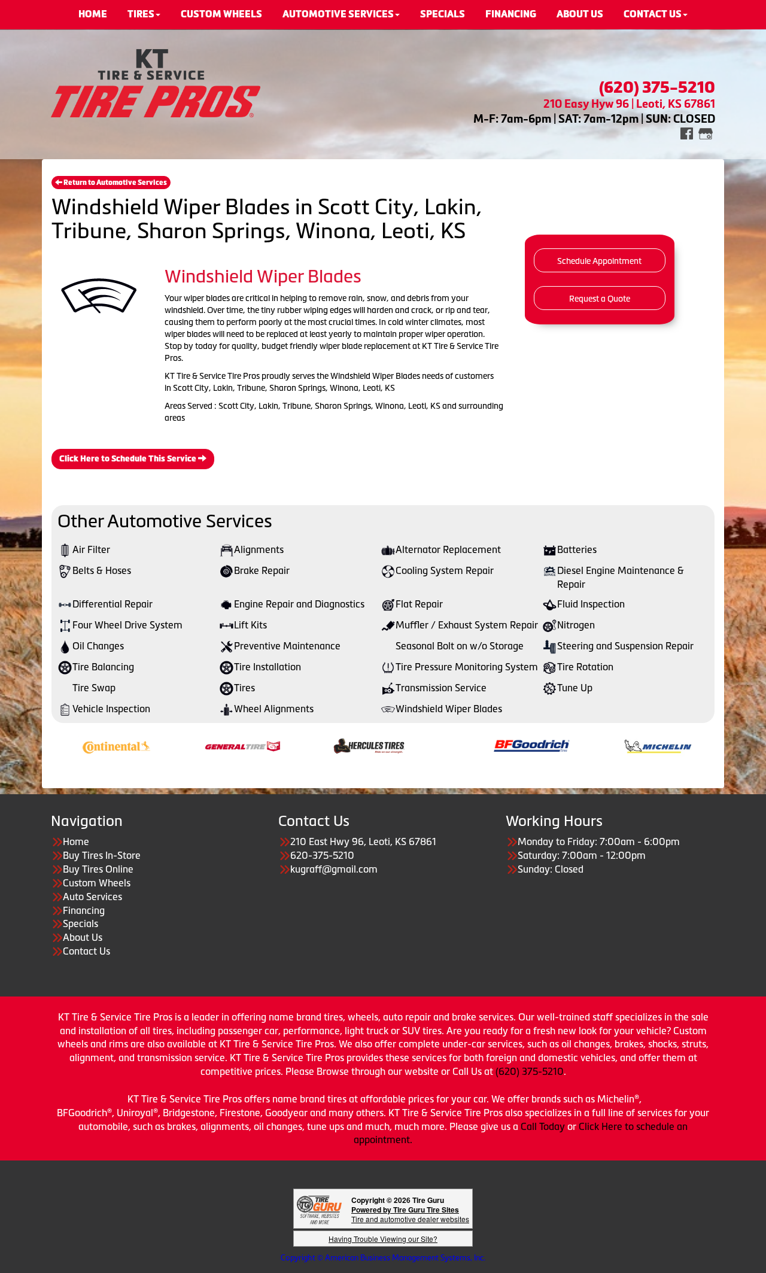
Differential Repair (112, 603)
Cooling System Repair (445, 570)
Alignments (259, 549)
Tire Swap (93, 687)
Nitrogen (576, 624)
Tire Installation (267, 666)
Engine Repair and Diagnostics (299, 603)
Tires (244, 687)
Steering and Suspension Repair (625, 645)
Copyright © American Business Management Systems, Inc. (383, 1257)
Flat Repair (419, 603)
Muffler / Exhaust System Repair (467, 624)
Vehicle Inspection (111, 708)
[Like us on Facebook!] (686, 132)
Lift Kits (250, 624)
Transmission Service (441, 687)
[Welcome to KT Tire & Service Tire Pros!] (155, 82)
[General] (200, 745)
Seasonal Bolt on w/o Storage (460, 645)
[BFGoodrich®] (489, 745)
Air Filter (91, 549)
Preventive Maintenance (287, 645)
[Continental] (74, 745)
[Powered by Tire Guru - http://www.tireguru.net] (319, 1209)
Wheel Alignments (274, 708)
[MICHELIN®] (615, 745)
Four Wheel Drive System (127, 624)
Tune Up (574, 687)
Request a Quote (599, 298)
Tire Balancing (103, 666)
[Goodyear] (309, 1112)
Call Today (544, 1126)
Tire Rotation (585, 666)
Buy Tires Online (98, 869)
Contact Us (86, 951)
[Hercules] (326, 745)
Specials (80, 923)
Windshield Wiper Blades (449, 708)
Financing (84, 910)
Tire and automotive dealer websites (410, 1214)
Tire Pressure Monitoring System (467, 666)
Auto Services (92, 896)
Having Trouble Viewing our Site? (383, 1238)
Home (76, 841)
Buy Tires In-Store (102, 855)
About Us (82, 937)
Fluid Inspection (591, 603)
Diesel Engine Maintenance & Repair (620, 577)
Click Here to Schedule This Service (128, 458)
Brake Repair (262, 570)
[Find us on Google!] (705, 132)
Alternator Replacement (448, 549)
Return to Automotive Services (114, 182)
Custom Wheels (96, 882)
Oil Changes (98, 645)
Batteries (577, 549)
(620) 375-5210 (530, 1071)
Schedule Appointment (599, 261)
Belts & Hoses (101, 570)
